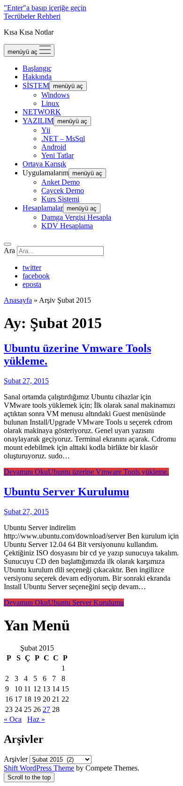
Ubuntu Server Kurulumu (66, 492)
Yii (45, 130)
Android (53, 147)
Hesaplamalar (43, 208)
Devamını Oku (86, 472)
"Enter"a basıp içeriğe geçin (45, 8)
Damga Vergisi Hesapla (76, 217)
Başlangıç (37, 68)
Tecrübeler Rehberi (32, 16)
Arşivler (16, 759)
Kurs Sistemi (60, 199)
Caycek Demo (62, 191)
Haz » (36, 719)
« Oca (13, 719)
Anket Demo (60, 182)
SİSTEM (36, 86)
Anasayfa (18, 300)
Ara (9, 251)
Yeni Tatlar (57, 155)
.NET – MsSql (63, 138)
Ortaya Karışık (44, 164)
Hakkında (37, 77)
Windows (55, 95)
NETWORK (42, 112)
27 (46, 709)
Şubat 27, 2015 (26, 381)
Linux (50, 103)
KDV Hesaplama (67, 226)
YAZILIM (38, 121)
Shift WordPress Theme (39, 768)
